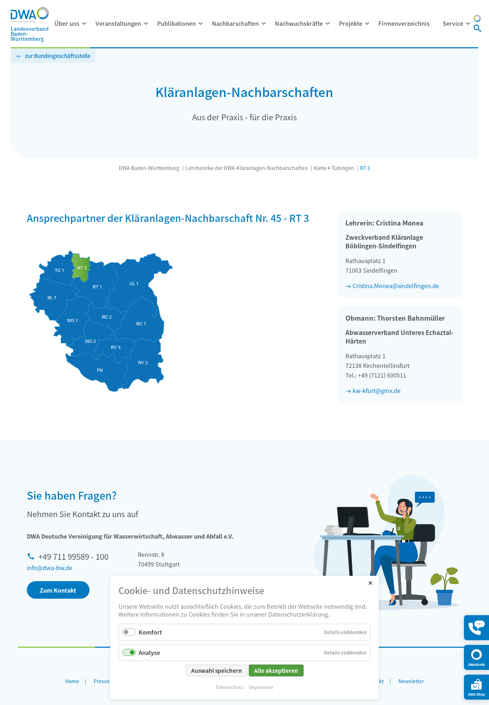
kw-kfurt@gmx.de (377, 390)
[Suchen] (477, 29)
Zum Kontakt (58, 590)
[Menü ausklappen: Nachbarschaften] (263, 23)
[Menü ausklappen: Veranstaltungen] (145, 23)
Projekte (350, 23)
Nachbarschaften (235, 23)
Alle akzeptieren (276, 670)
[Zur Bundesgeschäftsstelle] (477, 19)
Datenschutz (229, 687)
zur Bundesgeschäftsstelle (57, 55)
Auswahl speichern (216, 670)
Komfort (150, 632)
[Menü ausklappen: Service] (468, 23)
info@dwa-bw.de (49, 567)
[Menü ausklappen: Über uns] (84, 23)
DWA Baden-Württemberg (149, 167)
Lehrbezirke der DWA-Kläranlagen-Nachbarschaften (246, 167)
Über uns (66, 23)
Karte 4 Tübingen (334, 167)
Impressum (261, 687)
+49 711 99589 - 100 (73, 556)
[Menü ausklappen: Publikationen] (200, 23)
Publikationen (176, 23)
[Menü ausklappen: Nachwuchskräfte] (327, 23)
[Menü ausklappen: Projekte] (367, 23)
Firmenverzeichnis (404, 23)
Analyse (149, 652)
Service (453, 23)
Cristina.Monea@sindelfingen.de (396, 285)
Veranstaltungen (118, 23)
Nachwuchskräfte (299, 23)
